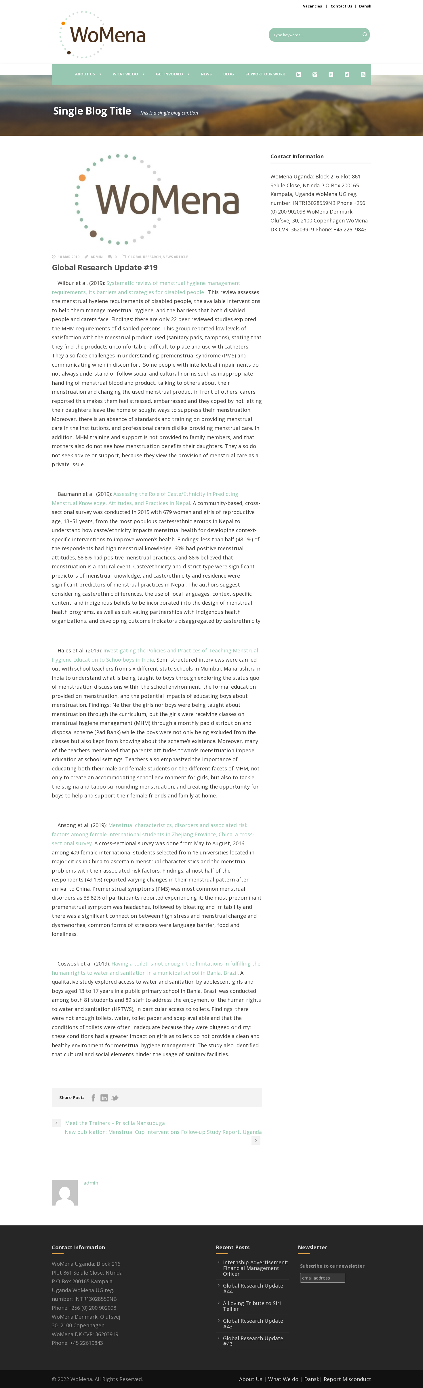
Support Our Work (265, 74)
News (206, 74)
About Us (250, 1379)
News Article (175, 256)
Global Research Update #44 (253, 1288)
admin (97, 256)
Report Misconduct (347, 1379)
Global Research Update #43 (253, 1323)
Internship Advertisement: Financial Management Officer (255, 1268)
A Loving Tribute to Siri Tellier (252, 1306)
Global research (144, 256)
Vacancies (312, 6)
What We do (283, 1379)
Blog (228, 74)
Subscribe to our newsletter (332, 1266)
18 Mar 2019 (68, 256)
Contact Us (341, 6)
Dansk (365, 6)
